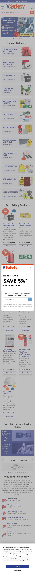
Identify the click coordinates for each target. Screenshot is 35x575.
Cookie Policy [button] (14, 559)
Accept (18, 566)
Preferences (17, 570)
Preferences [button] (26, 560)
